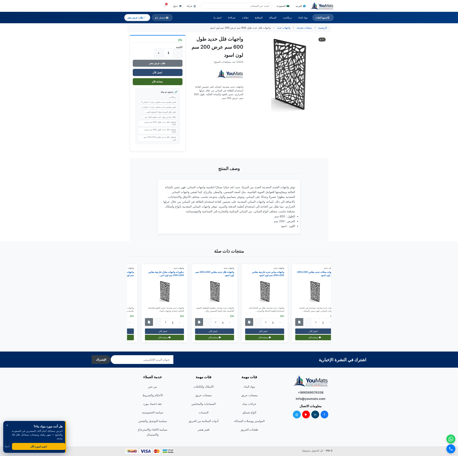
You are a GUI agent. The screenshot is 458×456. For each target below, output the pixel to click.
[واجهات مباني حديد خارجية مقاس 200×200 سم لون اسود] (267, 291)
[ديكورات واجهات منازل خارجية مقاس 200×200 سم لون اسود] (166, 291)
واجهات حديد (281, 268)
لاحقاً (7, 446)
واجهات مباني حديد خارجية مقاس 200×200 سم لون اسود (270, 273)
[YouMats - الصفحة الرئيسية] (229, 74)
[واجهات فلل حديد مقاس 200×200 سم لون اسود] (217, 291)
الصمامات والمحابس (203, 404)
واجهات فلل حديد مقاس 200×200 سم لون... (160, 138)
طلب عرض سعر (157, 63)
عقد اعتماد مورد (152, 404)
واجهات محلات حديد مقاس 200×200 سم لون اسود (317, 273)
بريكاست (287, 17)
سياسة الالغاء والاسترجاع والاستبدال (152, 432)
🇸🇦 (283, 5)
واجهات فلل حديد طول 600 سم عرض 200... (160, 123)
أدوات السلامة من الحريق (203, 421)
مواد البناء (303, 17)
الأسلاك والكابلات (203, 386)
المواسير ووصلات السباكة (249, 421)
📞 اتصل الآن (317, 331)
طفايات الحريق (249, 429)
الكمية (179, 46)
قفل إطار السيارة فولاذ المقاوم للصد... (160, 112)
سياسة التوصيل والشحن (152, 421)
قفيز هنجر (203, 429)
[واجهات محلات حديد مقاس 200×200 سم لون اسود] (317, 291)
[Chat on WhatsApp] (450, 439)
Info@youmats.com (310, 399)
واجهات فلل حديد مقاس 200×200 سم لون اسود (217, 273)
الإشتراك (101, 359)
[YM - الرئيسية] (322, 6)
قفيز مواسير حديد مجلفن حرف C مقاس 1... (158, 107)
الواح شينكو (249, 412)
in (315, 414)
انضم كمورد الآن (38, 446)
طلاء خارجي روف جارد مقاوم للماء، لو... (159, 117)
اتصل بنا (217, 17)
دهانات (245, 17)
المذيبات (203, 412)
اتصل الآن (158, 72)
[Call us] (450, 448)
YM (328, 450)
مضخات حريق (249, 395)
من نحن (152, 386)
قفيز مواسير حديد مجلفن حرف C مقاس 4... (158, 102)
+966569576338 (310, 392)
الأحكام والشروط (152, 395)
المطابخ (259, 17)
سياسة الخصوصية (152, 412)
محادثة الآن (158, 81)
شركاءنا (231, 17)
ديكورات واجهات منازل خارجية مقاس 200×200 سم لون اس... (168, 273)
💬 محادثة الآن (316, 337)
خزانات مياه (249, 404)
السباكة (272, 17)
